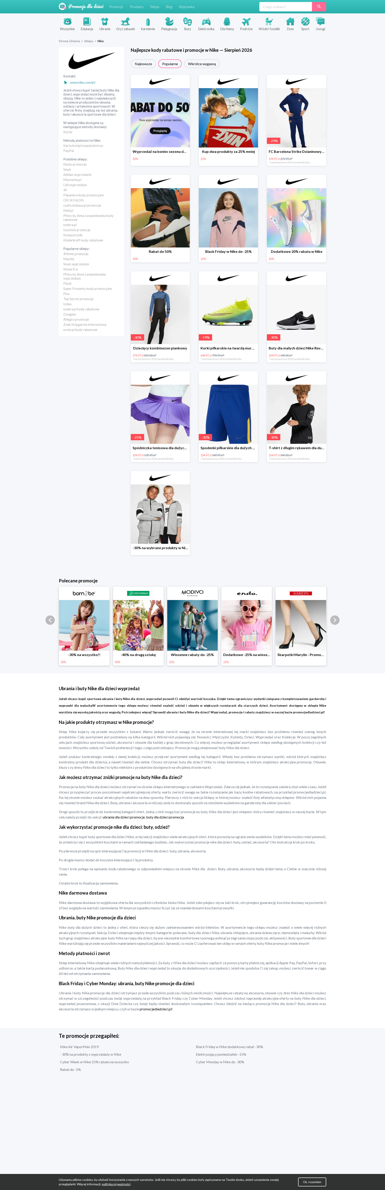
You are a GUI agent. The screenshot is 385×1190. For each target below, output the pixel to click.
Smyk (67, 169)
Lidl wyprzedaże (75, 185)
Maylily (68, 259)
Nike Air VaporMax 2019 (79, 1047)
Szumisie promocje (76, 230)
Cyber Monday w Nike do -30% (220, 1062)
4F (65, 190)
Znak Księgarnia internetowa (84, 324)
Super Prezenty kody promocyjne (87, 289)
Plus (66, 294)
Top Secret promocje (78, 299)
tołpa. (67, 304)
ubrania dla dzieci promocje (124, 817)
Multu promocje (75, 164)
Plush (67, 283)
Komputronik (72, 235)
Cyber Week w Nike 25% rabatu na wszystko (94, 1062)
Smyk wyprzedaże (76, 264)
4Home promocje (75, 254)
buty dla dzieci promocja (165, 817)
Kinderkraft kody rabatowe (83, 240)
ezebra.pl (70, 225)
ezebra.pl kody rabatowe (81, 309)
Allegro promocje (76, 319)
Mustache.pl (72, 180)
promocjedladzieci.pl (156, 1009)
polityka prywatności (116, 1184)
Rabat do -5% (70, 1069)
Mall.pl (68, 210)
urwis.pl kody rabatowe (80, 330)
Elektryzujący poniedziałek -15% (221, 1054)
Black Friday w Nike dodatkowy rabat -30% (229, 1047)
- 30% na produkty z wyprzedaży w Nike (90, 1054)
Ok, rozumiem (312, 1182)
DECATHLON (73, 200)
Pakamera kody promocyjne (83, 195)
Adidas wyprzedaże (77, 174)
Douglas (69, 314)
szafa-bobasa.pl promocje (82, 205)
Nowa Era (70, 269)
